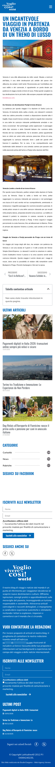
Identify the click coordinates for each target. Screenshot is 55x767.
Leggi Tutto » (7, 354)
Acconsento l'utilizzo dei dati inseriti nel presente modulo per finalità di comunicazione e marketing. (26, 527)
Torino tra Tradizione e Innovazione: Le (18, 720)
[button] (48, 289)
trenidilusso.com (9, 98)
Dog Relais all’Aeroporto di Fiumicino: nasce (20, 730)
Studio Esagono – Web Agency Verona (35, 762)
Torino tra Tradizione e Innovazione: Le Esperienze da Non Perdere (22, 386)
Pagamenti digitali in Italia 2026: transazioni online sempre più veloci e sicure (25, 345)
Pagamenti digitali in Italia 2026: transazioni (20, 709)
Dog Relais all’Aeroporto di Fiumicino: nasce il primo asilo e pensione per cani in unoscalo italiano (26, 428)
